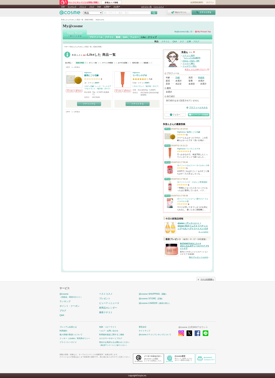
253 (96, 83)
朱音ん (94, 55)
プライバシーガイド (68, 342)
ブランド (82, 6)
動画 (118, 37)
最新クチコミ (106, 312)
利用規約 (63, 331)
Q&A (99, 6)
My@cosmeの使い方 (183, 32)
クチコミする (89, 104)
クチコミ (109, 37)
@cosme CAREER (155, 303)
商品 (156, 41)
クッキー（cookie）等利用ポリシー (75, 338)
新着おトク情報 (111, 2)
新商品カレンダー (108, 307)
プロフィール (96, 37)
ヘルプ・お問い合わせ (108, 331)
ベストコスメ (158, 7)
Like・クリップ (149, 37)
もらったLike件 (192, 58)
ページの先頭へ (207, 279)
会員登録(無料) (196, 2)
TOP (63, 6)
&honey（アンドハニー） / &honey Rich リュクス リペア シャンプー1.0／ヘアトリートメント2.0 (193, 226)
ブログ (91, 6)
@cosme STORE (151, 298)
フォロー (134, 37)
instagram (181, 333)
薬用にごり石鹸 (91, 75)
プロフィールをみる (198, 107)
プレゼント (104, 298)
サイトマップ (144, 331)
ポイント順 (93, 63)
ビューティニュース (109, 303)
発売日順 (135, 63)
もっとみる (203, 232)
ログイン (210, 2)
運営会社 (142, 327)
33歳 (177, 77)
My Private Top (204, 32)
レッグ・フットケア (103, 86)
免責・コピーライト (107, 327)
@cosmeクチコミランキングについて (155, 334)
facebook (197, 333)
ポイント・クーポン (70, 306)
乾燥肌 (201, 77)
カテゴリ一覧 (146, 7)
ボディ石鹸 (89, 86)
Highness (88, 73)
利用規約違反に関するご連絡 (111, 334)
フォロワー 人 (190, 66)
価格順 (146, 63)
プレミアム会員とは (68, 327)
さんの (197, 69)
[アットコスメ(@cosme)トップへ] (70, 13)
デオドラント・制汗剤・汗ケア (97, 89)
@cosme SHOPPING (153, 294)
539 (146, 83)
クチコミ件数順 (107, 63)
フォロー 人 (189, 63)
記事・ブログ (193, 41)
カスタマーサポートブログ (110, 338)
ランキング (72, 6)
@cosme (71, 295)
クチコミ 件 (189, 55)
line (205, 333)
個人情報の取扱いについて (71, 334)
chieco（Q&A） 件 (191, 61)
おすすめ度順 (122, 63)
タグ (182, 41)
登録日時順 (80, 63)
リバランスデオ (140, 75)
